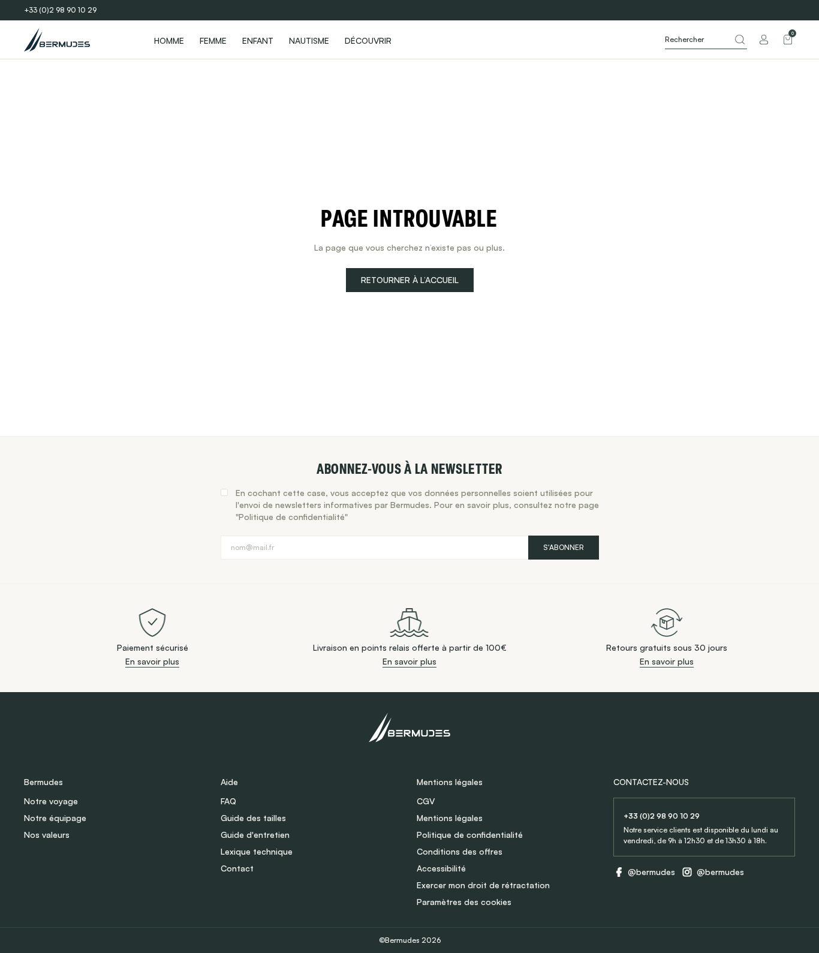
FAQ (228, 801)
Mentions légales (450, 818)
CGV (426, 801)
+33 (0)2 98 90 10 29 (60, 9)
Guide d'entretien (255, 834)
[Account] (764, 39)
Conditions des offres (459, 851)
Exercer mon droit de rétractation (483, 885)
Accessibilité (441, 868)
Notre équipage (55, 818)
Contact (237, 868)
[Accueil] (78, 39)
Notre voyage (51, 801)
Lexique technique (257, 851)
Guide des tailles (253, 818)
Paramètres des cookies (464, 902)
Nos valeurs (47, 834)
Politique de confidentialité (470, 834)
